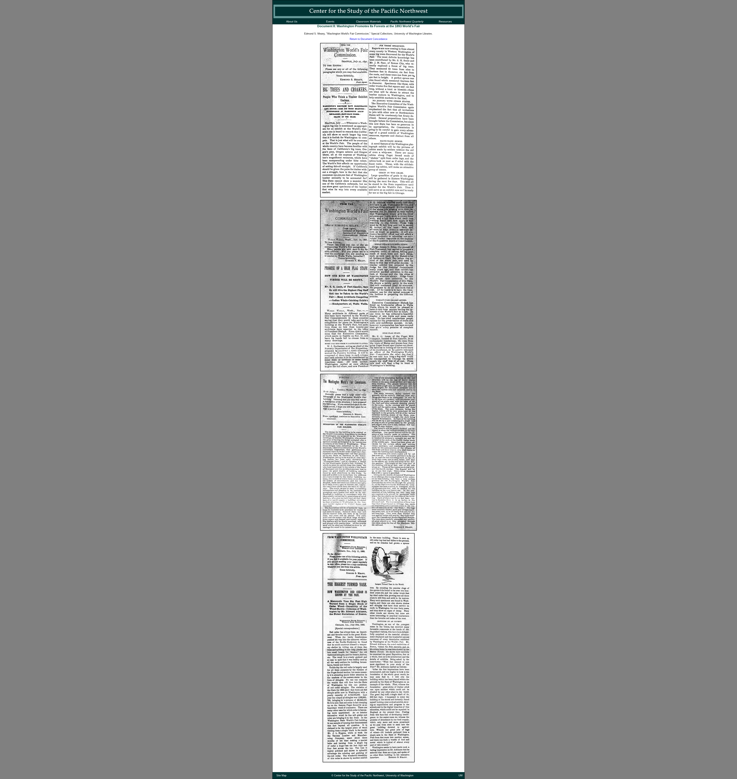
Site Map (281, 775)
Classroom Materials (368, 21)
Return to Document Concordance (368, 39)
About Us (291, 21)
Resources (445, 21)
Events (330, 21)
